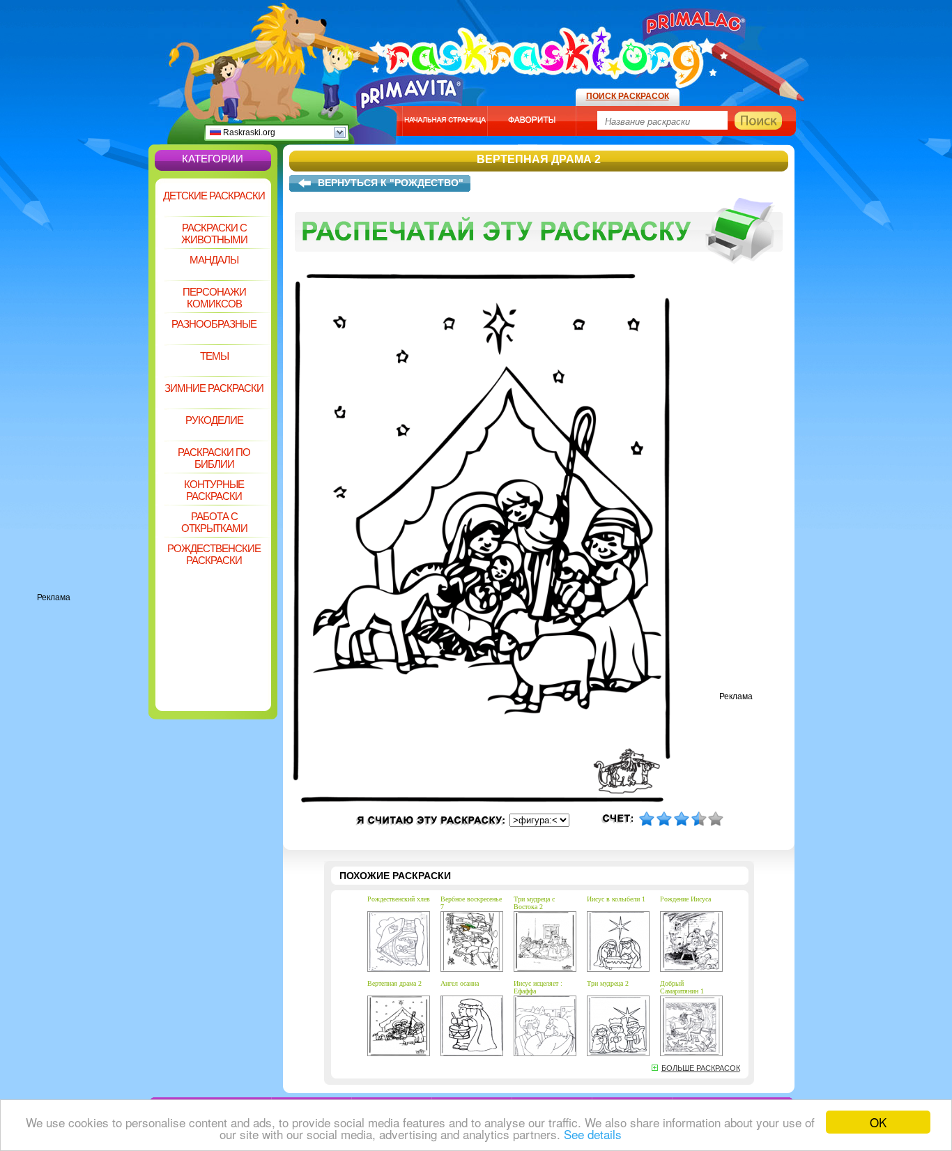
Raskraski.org (248, 132)
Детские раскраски (214, 195)
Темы (214, 356)
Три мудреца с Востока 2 (534, 902)
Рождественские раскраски (214, 554)
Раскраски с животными (214, 233)
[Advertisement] (92, 383)
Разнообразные (213, 324)
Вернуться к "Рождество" (390, 182)
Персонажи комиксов (214, 298)
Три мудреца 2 (608, 983)
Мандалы (214, 260)
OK (878, 1122)
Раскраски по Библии (214, 458)
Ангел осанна (459, 983)
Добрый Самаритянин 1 (682, 987)
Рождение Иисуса (685, 899)
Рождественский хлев (398, 899)
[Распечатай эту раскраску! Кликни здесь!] (539, 270)
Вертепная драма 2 (394, 983)
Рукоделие (214, 420)
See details (593, 1134)
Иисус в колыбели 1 (616, 899)
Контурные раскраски (214, 490)
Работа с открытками (214, 522)
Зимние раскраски (213, 388)
